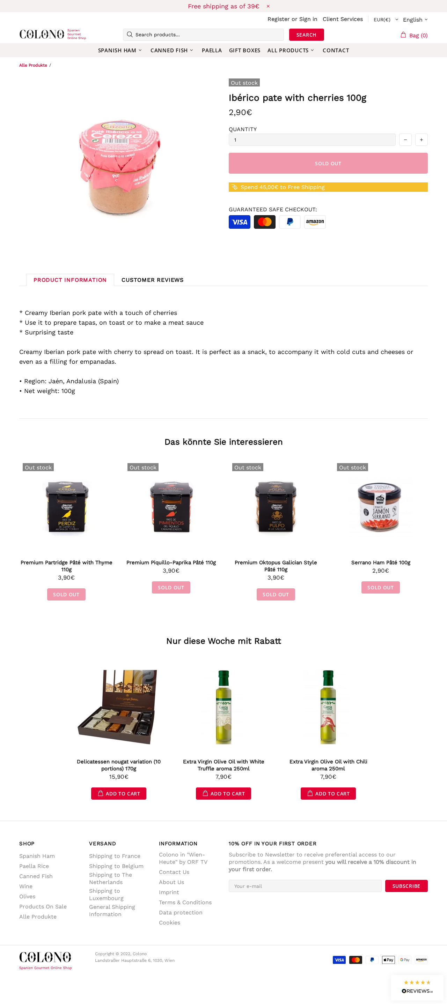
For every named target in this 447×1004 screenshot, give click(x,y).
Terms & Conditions (185, 902)
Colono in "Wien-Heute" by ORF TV (183, 858)
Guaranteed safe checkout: (273, 209)
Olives (27, 896)
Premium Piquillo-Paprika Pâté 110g (171, 562)
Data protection (181, 912)
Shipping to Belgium (116, 866)
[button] (417, 988)
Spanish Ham (37, 856)
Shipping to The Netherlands (110, 878)
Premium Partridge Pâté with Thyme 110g (66, 566)
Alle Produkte (33, 65)
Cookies (169, 922)
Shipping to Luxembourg (106, 894)
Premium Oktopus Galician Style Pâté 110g (276, 566)
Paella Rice (34, 866)
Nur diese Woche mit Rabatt (223, 641)
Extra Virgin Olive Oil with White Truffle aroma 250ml (223, 765)
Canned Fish (36, 876)
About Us (171, 882)
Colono (30, 35)
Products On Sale (43, 906)
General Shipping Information (112, 911)
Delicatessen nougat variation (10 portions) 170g (119, 765)
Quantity (243, 129)
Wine (25, 886)
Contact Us (174, 872)
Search (306, 34)
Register (279, 19)
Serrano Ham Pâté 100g (380, 562)
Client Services (343, 19)
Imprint (169, 892)
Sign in (308, 19)
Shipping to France (114, 856)
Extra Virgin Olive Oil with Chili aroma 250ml (328, 765)
